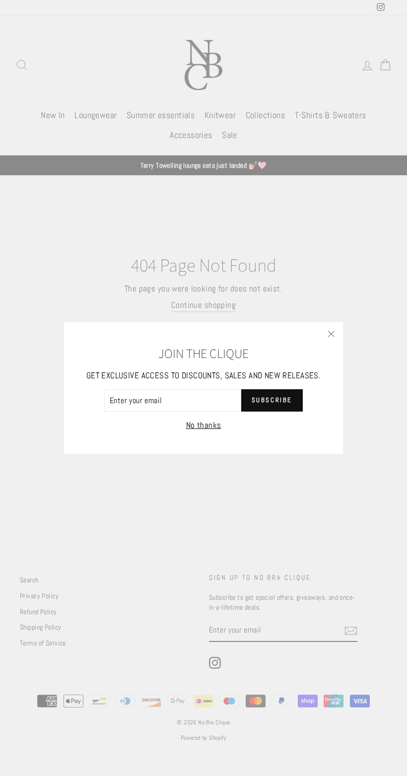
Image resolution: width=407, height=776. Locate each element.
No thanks (203, 425)
